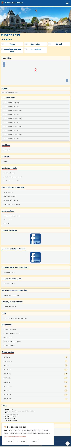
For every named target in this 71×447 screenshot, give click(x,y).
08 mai (59, 44)
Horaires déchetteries (10, 329)
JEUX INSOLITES (35, 361)
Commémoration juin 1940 (12, 50)
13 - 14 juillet (35, 49)
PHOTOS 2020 (35, 386)
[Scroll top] (67, 443)
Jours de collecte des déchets (12, 333)
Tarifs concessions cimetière (11, 295)
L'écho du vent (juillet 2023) (11, 114)
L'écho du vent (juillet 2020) (11, 138)
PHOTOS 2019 (35, 382)
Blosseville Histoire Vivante (11, 200)
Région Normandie (10, 418)
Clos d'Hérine (9, 409)
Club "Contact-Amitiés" (10, 196)
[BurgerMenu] (67, 2)
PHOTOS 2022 (35, 394)
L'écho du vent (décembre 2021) (13, 126)
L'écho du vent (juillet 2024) (11, 106)
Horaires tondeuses (9, 345)
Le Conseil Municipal (9, 173)
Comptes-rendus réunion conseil (13, 177)
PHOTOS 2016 (35, 369)
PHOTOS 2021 (35, 390)
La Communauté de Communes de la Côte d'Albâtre (19, 411)
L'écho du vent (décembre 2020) (13, 134)
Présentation (7, 150)
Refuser (10, 441)
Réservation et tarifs (9, 272)
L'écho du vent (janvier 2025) (12, 102)
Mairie (5, 161)
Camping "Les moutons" (10, 306)
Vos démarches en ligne (12, 414)
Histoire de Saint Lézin (10, 283)
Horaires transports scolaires (12, 216)
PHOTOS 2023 (35, 399)
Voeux (12, 44)
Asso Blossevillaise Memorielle (12, 204)
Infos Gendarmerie (10, 413)
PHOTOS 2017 (35, 374)
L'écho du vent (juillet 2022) (11, 122)
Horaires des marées (11, 416)
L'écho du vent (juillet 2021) (11, 130)
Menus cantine (8, 220)
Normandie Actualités (11, 420)
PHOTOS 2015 (35, 365)
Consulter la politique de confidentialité (15, 436)
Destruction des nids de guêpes (12, 341)
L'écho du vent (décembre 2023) (13, 110)
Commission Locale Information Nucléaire (15, 318)
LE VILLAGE (35, 357)
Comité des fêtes (8, 192)
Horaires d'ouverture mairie (11, 181)
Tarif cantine (7, 224)
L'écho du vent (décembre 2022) (13, 118)
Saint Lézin (35, 44)
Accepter (34, 441)
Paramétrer (22, 441)
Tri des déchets (8, 337)
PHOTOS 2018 (35, 378)
